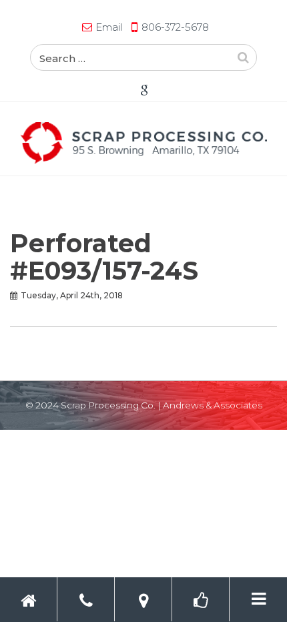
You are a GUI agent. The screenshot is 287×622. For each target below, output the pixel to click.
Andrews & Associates (212, 405)
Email (108, 27)
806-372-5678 (175, 27)
